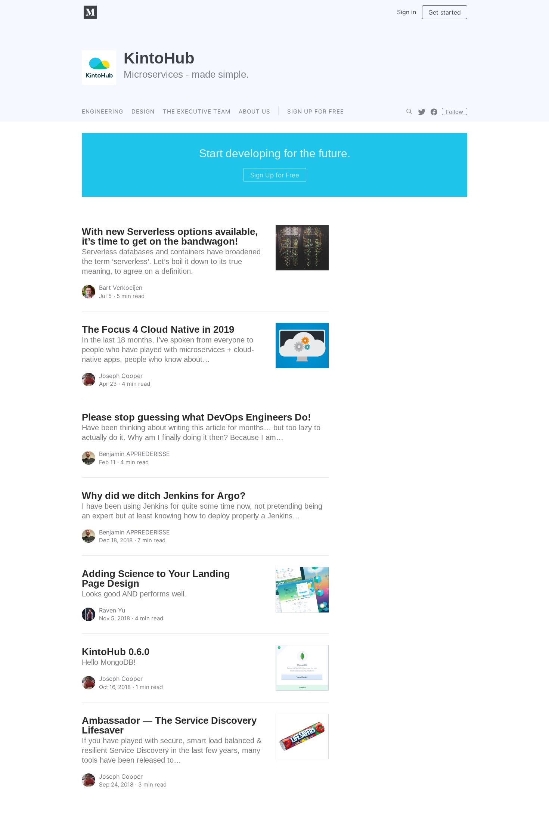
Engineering (102, 111)
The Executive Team (196, 111)
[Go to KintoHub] (99, 67)
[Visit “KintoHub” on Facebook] (434, 111)
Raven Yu (112, 610)
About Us (254, 111)
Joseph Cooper (121, 375)
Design (143, 111)
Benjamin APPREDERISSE (134, 453)
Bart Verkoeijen (120, 287)
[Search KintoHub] (409, 111)
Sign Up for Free (315, 111)
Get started (444, 12)
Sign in (406, 12)
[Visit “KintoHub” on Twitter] (422, 111)
